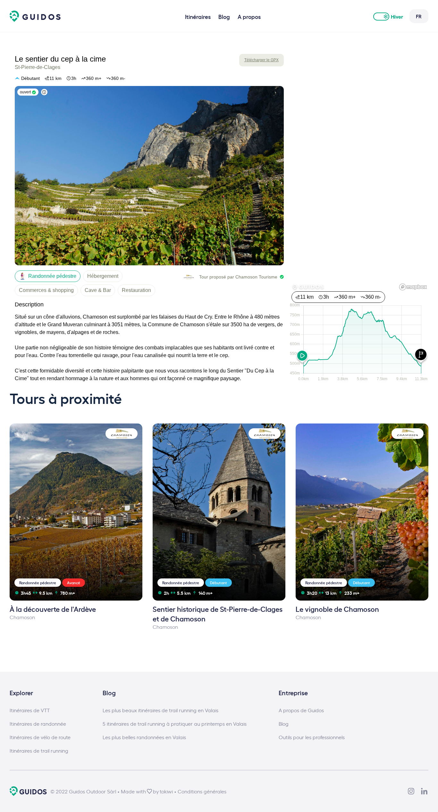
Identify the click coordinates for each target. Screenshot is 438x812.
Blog (224, 16)
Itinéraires (198, 16)
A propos (249, 16)
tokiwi (166, 791)
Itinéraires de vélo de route (40, 736)
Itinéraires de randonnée (38, 723)
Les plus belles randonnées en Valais (144, 736)
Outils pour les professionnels (312, 736)
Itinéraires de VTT (30, 710)
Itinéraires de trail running (39, 750)
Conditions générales (202, 791)
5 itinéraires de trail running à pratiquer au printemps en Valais (175, 723)
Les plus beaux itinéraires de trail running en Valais (160, 710)
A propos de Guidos (301, 710)
